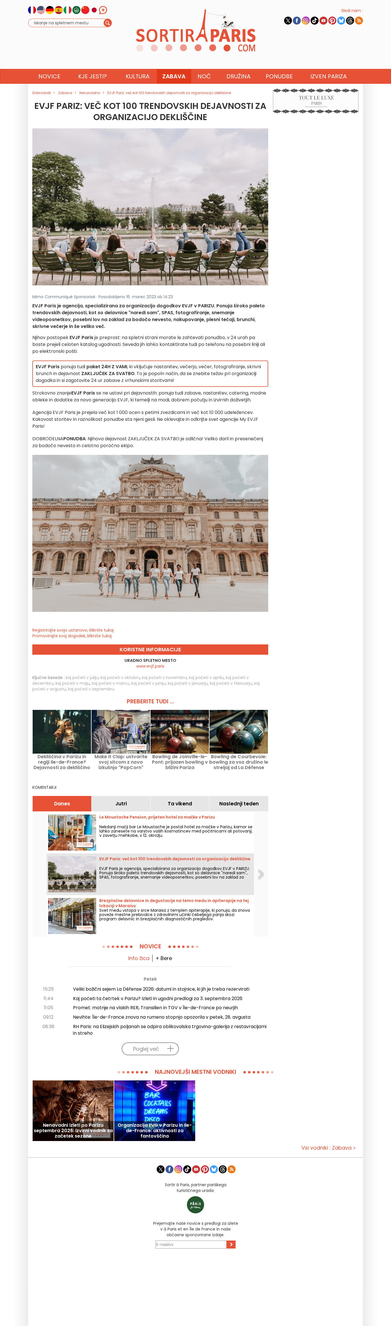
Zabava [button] (173, 76)
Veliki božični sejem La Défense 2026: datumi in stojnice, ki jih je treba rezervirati (161, 989)
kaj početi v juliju (82, 677)
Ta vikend (180, 803)
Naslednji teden (239, 803)
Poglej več (146, 1048)
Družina (238, 76)
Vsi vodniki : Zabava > (328, 1147)
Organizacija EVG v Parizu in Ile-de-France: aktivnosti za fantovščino (155, 1130)
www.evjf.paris (150, 666)
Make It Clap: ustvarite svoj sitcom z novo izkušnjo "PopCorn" (120, 762)
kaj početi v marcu (110, 683)
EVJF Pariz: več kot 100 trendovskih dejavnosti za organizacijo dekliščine (174, 859)
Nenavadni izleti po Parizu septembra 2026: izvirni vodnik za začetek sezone (73, 1130)
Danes (62, 803)
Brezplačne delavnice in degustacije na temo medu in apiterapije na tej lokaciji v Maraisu (174, 903)
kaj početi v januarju (188, 683)
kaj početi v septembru (91, 689)
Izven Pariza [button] (328, 76)
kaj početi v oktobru (120, 677)
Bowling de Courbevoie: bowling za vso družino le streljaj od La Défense (238, 762)
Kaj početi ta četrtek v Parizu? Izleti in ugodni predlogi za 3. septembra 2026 (157, 998)
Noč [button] (204, 76)
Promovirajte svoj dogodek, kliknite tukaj (72, 636)
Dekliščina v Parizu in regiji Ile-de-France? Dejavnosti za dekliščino (61, 762)
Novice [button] (49, 76)
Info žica (138, 958)
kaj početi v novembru (164, 677)
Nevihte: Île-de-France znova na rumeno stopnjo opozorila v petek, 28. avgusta (161, 1017)
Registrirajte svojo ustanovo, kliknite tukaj (73, 630)
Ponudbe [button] (279, 76)
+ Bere (163, 958)
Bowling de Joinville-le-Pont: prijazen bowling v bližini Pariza (180, 762)
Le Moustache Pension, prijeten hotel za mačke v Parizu (157, 817)
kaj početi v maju (73, 683)
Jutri (121, 803)
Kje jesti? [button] (92, 76)
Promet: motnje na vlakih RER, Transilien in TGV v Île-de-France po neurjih (155, 1007)
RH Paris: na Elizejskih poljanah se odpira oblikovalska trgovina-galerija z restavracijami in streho (169, 1029)
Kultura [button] (137, 76)
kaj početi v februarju (231, 683)
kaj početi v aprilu (206, 677)
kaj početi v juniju (148, 683)
